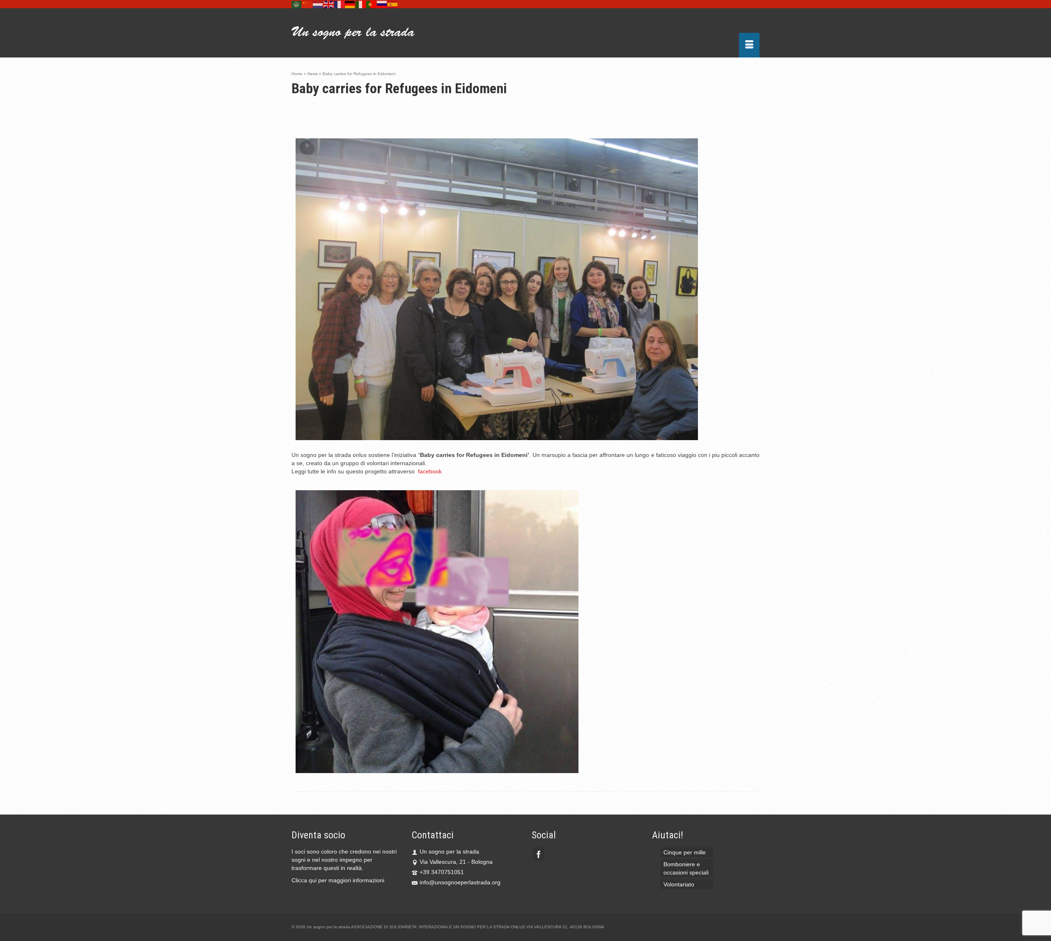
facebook (430, 471)
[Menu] (749, 45)
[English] (329, 4)
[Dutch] (318, 4)
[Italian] (361, 4)
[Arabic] (296, 4)
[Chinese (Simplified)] (307, 4)
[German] (350, 4)
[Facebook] (538, 853)
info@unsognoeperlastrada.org (460, 882)
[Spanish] (393, 4)
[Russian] (382, 4)
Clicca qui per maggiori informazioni (337, 880)
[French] (339, 4)
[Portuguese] (371, 4)
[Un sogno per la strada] (365, 32)
